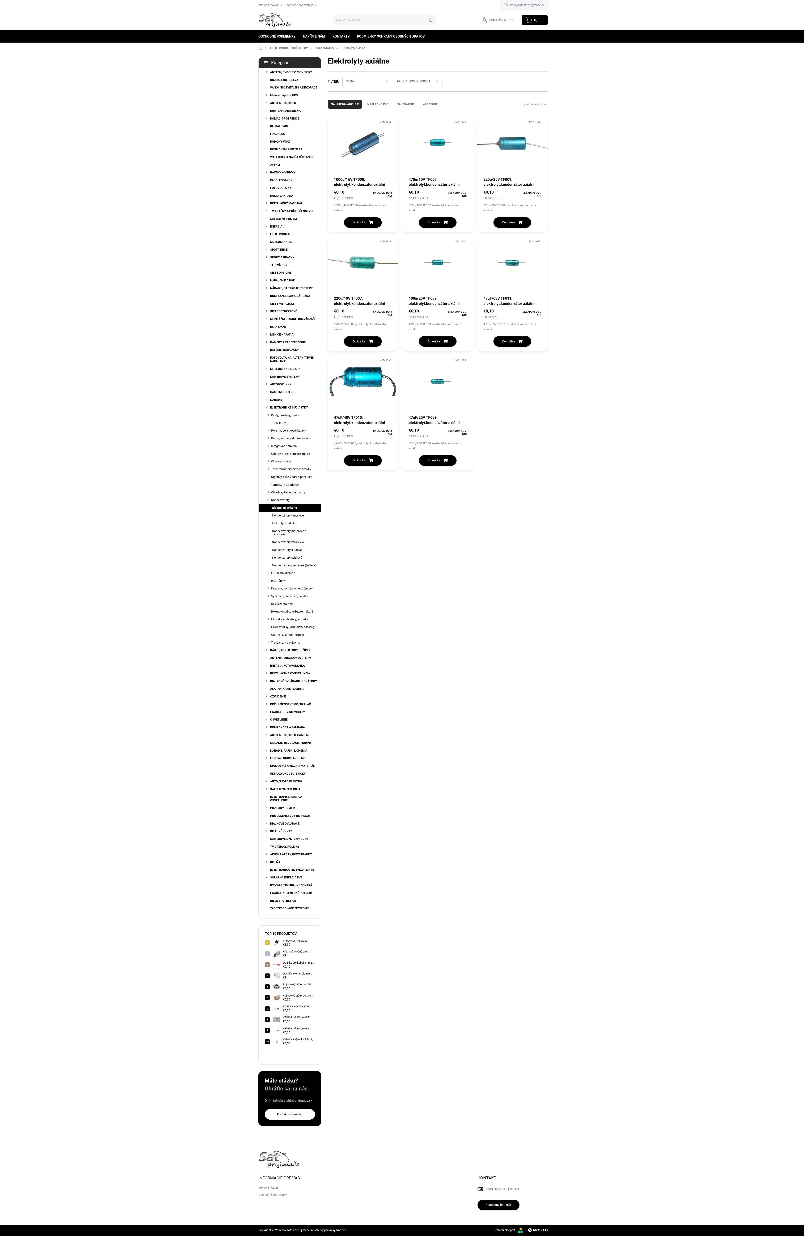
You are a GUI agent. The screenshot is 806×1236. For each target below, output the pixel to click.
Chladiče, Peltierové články (288, 492)
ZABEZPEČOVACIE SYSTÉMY (289, 908)
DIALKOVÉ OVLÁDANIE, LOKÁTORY (293, 681)
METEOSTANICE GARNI (285, 369)
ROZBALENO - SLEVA (284, 80)
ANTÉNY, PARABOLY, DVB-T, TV (290, 658)
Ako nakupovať (268, 5)
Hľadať (430, 20)
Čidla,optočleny (281, 461)
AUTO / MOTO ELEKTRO (286, 781)
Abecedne (430, 104)
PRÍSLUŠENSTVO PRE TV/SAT (290, 815)
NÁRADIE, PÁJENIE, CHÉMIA (288, 750)
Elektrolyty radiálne (284, 523)
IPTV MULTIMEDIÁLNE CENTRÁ (291, 885)
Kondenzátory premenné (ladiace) (294, 565)
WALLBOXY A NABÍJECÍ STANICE (292, 157)
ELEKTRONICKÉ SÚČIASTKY (289, 407)
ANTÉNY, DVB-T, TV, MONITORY (291, 72)
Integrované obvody (284, 446)
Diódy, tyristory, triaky (285, 415)
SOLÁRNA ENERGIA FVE (286, 877)
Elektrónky (278, 580)
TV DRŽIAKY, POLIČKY (285, 846)
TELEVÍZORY (278, 265)
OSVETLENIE (279, 719)
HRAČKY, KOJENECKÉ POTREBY (291, 893)
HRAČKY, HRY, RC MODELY (287, 712)
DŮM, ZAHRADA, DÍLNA (285, 110)
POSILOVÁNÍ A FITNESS (286, 149)
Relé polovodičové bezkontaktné (292, 611)
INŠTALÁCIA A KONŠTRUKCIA (290, 673)
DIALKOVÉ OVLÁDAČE (285, 823)
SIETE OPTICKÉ (280, 272)
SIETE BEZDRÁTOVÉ (283, 311)
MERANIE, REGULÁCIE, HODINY (291, 742)
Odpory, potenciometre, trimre (290, 453)
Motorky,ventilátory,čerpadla (289, 619)
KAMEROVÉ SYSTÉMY (285, 376)
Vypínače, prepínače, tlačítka (289, 596)
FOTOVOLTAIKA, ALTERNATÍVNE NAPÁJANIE (292, 359)
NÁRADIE (276, 399)
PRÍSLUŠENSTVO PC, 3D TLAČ (290, 704)
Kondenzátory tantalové (288, 515)
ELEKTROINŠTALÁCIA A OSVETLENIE (286, 798)
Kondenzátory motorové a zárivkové (289, 532)
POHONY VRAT (280, 141)
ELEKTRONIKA (280, 234)
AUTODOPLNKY (280, 384)
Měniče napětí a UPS (284, 95)
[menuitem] (278, 36)
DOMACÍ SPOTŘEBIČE (284, 118)
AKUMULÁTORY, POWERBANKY (291, 854)
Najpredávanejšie (345, 104)
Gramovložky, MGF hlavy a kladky (293, 627)
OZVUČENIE (278, 696)
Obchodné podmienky (298, 5)
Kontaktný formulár (290, 1114)
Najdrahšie (406, 104)
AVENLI (275, 164)
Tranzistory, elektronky (285, 642)
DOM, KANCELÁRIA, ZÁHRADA (290, 296)
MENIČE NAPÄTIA (281, 334)
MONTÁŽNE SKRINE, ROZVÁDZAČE (293, 319)
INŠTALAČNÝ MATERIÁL (286, 203)
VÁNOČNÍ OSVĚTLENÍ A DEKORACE (293, 87)
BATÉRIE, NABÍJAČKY (284, 349)
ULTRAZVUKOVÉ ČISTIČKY (288, 773)
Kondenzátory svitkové (287, 557)
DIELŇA (275, 862)
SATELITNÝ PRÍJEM (283, 218)
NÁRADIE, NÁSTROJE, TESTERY (291, 288)
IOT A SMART (279, 326)
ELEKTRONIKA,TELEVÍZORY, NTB (292, 869)
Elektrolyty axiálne (284, 507)
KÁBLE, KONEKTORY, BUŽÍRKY (290, 650)
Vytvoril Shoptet (505, 1230)
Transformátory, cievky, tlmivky (291, 469)
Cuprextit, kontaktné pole (287, 634)
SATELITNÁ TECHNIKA (285, 789)
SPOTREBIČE (279, 249)
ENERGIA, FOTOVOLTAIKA (287, 665)
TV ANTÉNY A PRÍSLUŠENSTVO (291, 211)
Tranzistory (278, 422)
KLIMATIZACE (279, 126)
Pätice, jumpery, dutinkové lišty (291, 438)
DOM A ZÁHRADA (281, 195)
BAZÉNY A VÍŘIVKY (283, 172)
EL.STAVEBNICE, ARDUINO (287, 758)
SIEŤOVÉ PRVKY (281, 831)
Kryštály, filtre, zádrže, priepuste (291, 477)
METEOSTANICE (281, 241)
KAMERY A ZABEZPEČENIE (288, 342)
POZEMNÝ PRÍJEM (282, 808)
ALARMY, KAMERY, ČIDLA (287, 688)
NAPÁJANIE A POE (282, 280)
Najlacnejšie (377, 104)
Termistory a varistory (285, 484)
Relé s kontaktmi (282, 604)
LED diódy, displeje (283, 573)
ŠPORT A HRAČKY (282, 257)
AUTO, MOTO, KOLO (283, 103)
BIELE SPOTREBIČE (283, 900)
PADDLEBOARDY (281, 180)
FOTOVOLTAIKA (280, 188)
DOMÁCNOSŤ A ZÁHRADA (287, 727)
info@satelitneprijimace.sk (292, 1100)
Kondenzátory (280, 500)
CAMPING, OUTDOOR (284, 392)
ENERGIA (276, 226)
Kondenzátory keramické (288, 542)
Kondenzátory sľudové (287, 550)
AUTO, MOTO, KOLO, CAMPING (290, 735)
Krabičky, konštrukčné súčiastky (292, 588)
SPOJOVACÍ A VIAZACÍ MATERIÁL (292, 766)
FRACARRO (277, 133)
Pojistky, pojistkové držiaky (288, 430)
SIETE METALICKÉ (282, 303)
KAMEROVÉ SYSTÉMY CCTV (289, 838)
